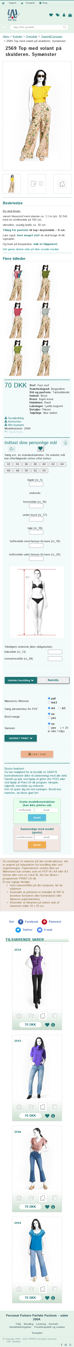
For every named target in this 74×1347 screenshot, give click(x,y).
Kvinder (17, 37)
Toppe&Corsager (51, 37)
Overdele (31, 37)
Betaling (28, 1324)
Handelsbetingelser (20, 1327)
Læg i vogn (38, 754)
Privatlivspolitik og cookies (49, 1327)
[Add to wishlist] (47, 1025)
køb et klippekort (45, 244)
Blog (45, 3)
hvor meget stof (28, 235)
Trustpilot (30, 3)
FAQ (18, 1324)
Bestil (37, 818)
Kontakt (53, 1324)
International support (9, 3)
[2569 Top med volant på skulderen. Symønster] (37, 116)
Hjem (6, 37)
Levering (41, 1324)
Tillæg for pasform (15, 230)
